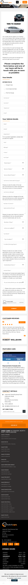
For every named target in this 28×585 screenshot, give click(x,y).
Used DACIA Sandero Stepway (8, 443)
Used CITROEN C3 (5, 436)
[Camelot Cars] (9, 526)
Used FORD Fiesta (5, 449)
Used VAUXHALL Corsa (6, 506)
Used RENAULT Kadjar (6, 486)
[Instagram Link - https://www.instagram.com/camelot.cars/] (16, 544)
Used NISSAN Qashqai (6, 474)
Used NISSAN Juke (5, 471)
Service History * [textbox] (8, 169)
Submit (14, 308)
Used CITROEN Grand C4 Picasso (8, 438)
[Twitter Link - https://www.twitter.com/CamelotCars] (10, 544)
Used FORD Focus (5, 451)
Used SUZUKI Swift (5, 496)
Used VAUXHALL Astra (6, 504)
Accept (14, 580)
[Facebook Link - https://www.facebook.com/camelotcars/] (4, 544)
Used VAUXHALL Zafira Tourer (8, 511)
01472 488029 (9, 404)
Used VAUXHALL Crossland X (7, 507)
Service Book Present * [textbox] (10, 175)
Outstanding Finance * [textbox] (9, 265)
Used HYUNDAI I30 (5, 456)
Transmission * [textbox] (7, 163)
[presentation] (8, 363)
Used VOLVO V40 (5, 517)
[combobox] (14, 163)
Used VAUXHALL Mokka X (7, 510)
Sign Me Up (14, 425)
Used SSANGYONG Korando (7, 491)
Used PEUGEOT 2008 (6, 479)
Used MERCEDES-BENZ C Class (8, 466)
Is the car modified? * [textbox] (9, 228)
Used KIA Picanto (5, 461)
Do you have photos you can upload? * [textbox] (13, 282)
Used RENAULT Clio (5, 484)
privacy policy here (7, 295)
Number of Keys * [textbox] (8, 222)
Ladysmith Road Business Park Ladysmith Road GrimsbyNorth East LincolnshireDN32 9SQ (13, 398)
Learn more (17, 578)
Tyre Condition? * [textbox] (8, 239)
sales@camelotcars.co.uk (12, 406)
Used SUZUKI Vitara (5, 498)
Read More (6, 333)
